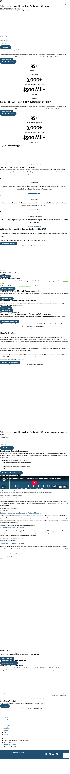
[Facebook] (50, 754)
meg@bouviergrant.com (25, 286)
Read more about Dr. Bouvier (34, 226)
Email (1, 444)
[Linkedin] (46, 754)
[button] (2, 155)
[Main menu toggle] (65, 4)
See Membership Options (34, 193)
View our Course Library (34, 209)
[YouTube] (53, 754)
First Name (2, 437)
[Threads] (57, 754)
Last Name (2, 441)
